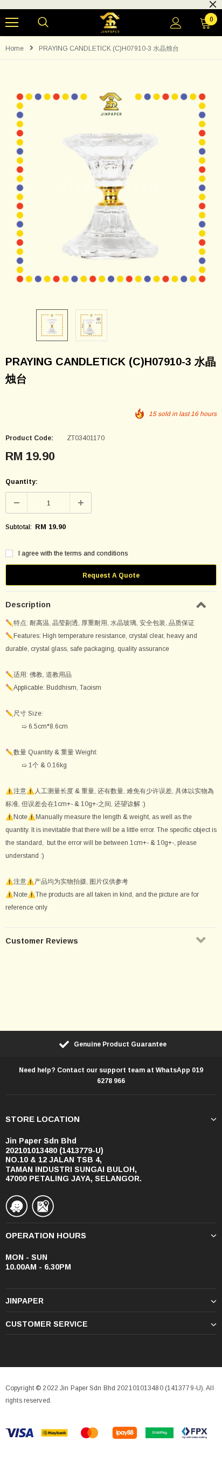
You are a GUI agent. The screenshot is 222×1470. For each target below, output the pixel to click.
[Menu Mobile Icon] (11, 22)
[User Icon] (176, 23)
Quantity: (21, 482)
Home (14, 48)
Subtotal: (18, 527)
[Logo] (110, 23)
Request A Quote (111, 575)
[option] (111, 187)
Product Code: (29, 438)
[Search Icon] (43, 22)
